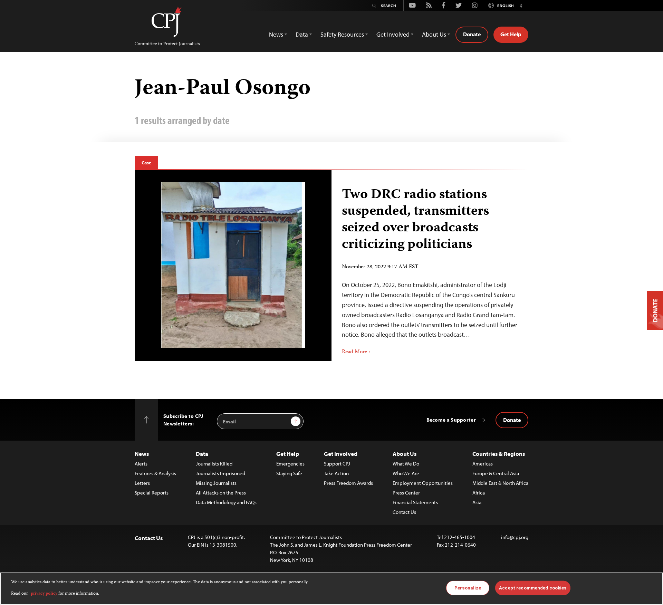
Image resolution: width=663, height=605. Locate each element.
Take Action (336, 473)
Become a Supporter (451, 419)
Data (202, 453)
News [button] (276, 34)
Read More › (356, 352)
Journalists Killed (214, 463)
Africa (478, 492)
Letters (142, 483)
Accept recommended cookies (532, 587)
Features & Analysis (155, 473)
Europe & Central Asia (495, 473)
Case (146, 163)
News (142, 453)
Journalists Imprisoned (220, 473)
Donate (472, 34)
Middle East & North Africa (500, 483)
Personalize (467, 587)
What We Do (406, 463)
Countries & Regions (498, 453)
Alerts (141, 463)
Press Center (406, 492)
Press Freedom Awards (348, 483)
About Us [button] (434, 34)
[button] (521, 5)
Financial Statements (415, 502)
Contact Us (404, 512)
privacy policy (44, 593)
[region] (331, 588)
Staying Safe (289, 473)
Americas (482, 463)
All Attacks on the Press (221, 492)
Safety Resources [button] (342, 34)
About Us (404, 453)
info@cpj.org (514, 537)
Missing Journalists (216, 483)
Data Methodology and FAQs (226, 502)
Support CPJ (337, 463)
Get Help (510, 34)
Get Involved (340, 453)
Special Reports (152, 492)
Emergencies (290, 463)
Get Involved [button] (393, 34)
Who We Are (406, 473)
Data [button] (302, 34)
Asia (476, 502)
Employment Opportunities (423, 483)
